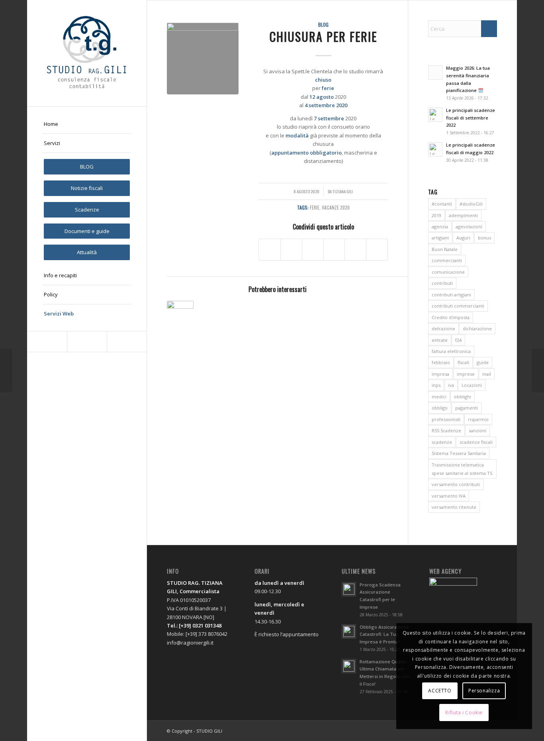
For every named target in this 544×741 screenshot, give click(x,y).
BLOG (323, 24)
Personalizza (484, 690)
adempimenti (463, 215)
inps (436, 385)
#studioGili (471, 204)
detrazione (443, 328)
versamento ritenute (454, 507)
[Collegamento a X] (87, 341)
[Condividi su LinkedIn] (376, 249)
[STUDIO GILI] (87, 53)
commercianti (447, 260)
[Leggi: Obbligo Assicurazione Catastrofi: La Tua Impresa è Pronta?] (349, 631)
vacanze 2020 (336, 207)
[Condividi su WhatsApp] (334, 249)
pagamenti (466, 408)
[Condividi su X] (291, 249)
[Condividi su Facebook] (269, 249)
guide (483, 362)
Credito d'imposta (451, 317)
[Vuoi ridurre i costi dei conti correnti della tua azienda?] (538, 370)
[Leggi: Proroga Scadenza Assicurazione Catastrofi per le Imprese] (349, 589)
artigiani (440, 238)
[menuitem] (87, 124)
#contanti (442, 204)
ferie (314, 207)
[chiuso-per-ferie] (203, 58)
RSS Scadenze (446, 430)
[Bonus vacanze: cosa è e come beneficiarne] (180, 314)
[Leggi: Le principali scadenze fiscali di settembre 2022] (435, 115)
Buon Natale (445, 249)
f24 (458, 340)
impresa (440, 374)
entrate (440, 340)
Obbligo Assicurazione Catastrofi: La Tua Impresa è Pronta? (384, 634)
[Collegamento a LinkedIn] (127, 341)
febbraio (441, 362)
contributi (442, 283)
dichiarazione (477, 328)
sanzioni (477, 430)
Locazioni (472, 385)
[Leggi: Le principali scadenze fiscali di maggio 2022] (435, 149)
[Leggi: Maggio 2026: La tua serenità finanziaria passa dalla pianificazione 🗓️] (435, 72)
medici (439, 397)
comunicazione (448, 272)
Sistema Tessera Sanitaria (459, 453)
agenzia (440, 226)
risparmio (478, 419)
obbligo (440, 408)
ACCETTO (439, 690)
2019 (436, 215)
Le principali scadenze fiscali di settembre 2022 (470, 117)
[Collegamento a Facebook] (47, 341)
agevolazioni (469, 226)
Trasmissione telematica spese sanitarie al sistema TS (462, 469)
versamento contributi (456, 484)
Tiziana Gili (343, 191)
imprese (466, 374)
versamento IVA (449, 496)
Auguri (463, 238)
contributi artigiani (451, 295)
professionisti (446, 419)
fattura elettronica (451, 351)
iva (451, 385)
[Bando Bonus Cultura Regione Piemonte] (6, 370)
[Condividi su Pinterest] (355, 249)
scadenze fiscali (476, 442)
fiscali (463, 362)
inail (486, 374)
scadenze (442, 442)
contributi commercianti (458, 306)
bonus (484, 238)
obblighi (462, 397)
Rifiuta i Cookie (464, 712)
